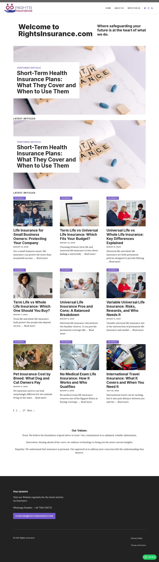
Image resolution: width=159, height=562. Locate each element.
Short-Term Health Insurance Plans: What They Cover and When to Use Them (46, 82)
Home (108, 8)
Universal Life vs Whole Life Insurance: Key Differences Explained (125, 236)
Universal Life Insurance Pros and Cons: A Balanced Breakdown (76, 308)
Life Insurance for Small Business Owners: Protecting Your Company (29, 236)
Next (31, 410)
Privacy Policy (137, 538)
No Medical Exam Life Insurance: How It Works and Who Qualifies (78, 380)
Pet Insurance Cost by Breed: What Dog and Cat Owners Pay (32, 378)
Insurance (20, 198)
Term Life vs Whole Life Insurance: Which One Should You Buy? (32, 306)
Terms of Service (138, 545)
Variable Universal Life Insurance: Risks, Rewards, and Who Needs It (126, 308)
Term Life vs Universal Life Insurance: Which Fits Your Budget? (79, 234)
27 (24, 410)
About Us (119, 8)
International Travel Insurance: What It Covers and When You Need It (125, 380)
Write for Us (134, 8)
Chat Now (151, 557)
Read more (42, 258)
